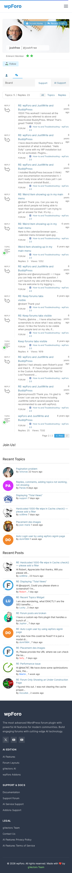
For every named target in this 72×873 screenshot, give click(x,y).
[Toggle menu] (66, 6)
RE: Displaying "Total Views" (31, 581)
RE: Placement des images (30, 647)
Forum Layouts (11, 762)
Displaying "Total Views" (29, 495)
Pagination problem (26, 468)
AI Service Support (13, 804)
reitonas (23, 471)
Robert (22, 591)
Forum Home (36, 23)
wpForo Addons (12, 774)
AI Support (60, 82)
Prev (60, 435)
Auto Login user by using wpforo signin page (40, 536)
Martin (22, 674)
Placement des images (28, 521)
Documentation (11, 792)
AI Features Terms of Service (19, 845)
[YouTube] (14, 740)
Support (43, 83)
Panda (22, 487)
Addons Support (12, 810)
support (23, 498)
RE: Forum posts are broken (31, 613)
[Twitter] (6, 740)
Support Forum (11, 798)
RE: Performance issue (28, 663)
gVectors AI (9, 768)
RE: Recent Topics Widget (30, 597)
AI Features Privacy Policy (17, 839)
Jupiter (23, 623)
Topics (51, 95)
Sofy (21, 658)
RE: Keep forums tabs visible (35, 315)
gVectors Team (11, 827)
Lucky (22, 607)
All (42, 95)
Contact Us (9, 833)
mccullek (23, 693)
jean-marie (24, 524)
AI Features (9, 756)
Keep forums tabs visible (32, 341)
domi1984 (24, 539)
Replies (62, 95)
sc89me (23, 514)
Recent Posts (57, 23)
